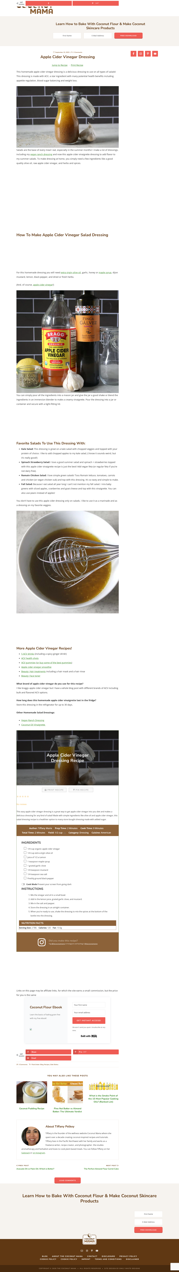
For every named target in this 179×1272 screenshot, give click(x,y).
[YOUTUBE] (97, 1251)
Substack (25, 1153)
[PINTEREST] (92, 1251)
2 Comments (77, 52)
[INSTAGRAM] (87, 1251)
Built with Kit (89, 1036)
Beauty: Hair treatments (33, 671)
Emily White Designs (129, 1268)
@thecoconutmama (58, 944)
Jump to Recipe (59, 65)
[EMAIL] (82, 1251)
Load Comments (67, 1180)
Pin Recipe (82, 790)
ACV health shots (30, 658)
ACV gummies (28, 662)
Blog (41, 1064)
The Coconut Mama (34, 8)
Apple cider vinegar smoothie (36, 667)
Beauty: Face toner (30, 675)
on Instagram (39, 1153)
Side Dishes (54, 1064)
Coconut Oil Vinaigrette (33, 724)
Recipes (47, 1064)
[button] (46, 1029)
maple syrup (105, 272)
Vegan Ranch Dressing (32, 720)
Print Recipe (77, 65)
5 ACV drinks (27, 653)
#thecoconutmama (91, 944)
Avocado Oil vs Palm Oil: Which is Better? (35, 1167)
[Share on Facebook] (49, 3)
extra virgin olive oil (71, 272)
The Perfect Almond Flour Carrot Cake (101, 1167)
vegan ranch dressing (41, 154)
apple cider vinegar (43, 284)
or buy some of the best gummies (54, 662)
